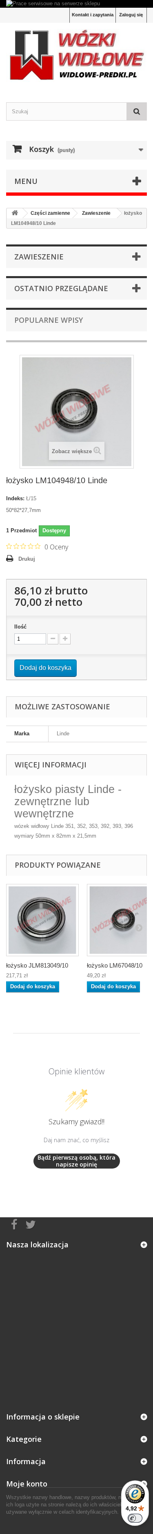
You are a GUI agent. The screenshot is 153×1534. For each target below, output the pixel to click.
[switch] (135, 1518)
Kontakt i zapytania (92, 14)
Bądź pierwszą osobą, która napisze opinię (76, 1161)
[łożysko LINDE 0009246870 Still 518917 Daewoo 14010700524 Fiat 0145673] (42, 920)
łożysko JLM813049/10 (37, 965)
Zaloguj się (131, 14)
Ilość (20, 627)
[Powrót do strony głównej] (14, 213)
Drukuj (26, 559)
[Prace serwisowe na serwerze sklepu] (76, 4)
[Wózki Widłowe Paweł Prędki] (76, 55)
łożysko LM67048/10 (114, 965)
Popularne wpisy (48, 320)
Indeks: (15, 498)
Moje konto (26, 1484)
